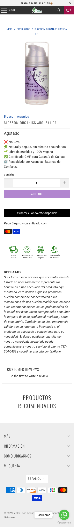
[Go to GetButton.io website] (64, 522)
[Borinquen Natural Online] (37, 10)
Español (34, 479)
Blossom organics (16, 116)
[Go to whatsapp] (64, 515)
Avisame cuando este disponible (37, 213)
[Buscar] (59, 10)
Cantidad (9, 174)
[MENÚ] (2, 10)
